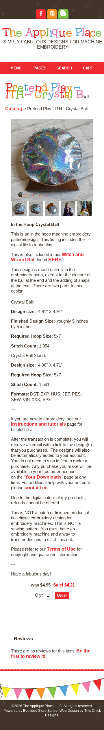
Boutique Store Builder (41, 711)
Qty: (39, 595)
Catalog (13, 108)
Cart (88, 68)
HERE (55, 259)
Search (64, 68)
